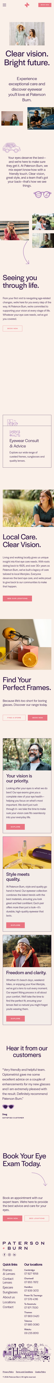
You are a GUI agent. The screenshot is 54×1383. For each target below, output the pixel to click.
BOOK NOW (12, 328)
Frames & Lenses (9, 1272)
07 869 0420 (31, 1316)
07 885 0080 (31, 1324)
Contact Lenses (8, 1280)
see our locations (17, 598)
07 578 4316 (31, 1299)
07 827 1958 (31, 1273)
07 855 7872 (31, 1282)
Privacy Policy (8, 1372)
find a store (14, 718)
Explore (15, 925)
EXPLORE (15, 827)
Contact (8, 1307)
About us (9, 1297)
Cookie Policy (40, 1372)
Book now (45, 5)
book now (37, 718)
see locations (36, 1218)
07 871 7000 (31, 1307)
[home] (27, 5)
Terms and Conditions (24, 1372)
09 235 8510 (31, 1333)
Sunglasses (10, 1292)
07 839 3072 (31, 1290)
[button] (4, 5)
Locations (9, 1302)
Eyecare (8, 1287)
